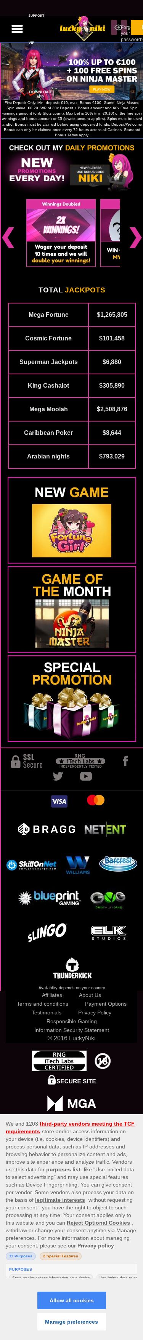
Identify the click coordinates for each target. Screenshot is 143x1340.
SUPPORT (36, 15)
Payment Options (106, 1004)
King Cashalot (48, 385)
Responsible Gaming (72, 1021)
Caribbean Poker (48, 433)
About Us (90, 995)
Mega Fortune (49, 314)
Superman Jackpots (48, 362)
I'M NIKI (35, 69)
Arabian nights (48, 456)
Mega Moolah (48, 409)
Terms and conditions (42, 1004)
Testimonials (46, 1012)
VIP (31, 42)
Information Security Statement (71, 1030)
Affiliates (52, 995)
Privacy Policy (94, 1012)
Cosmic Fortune (48, 338)
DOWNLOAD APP (40, 94)
